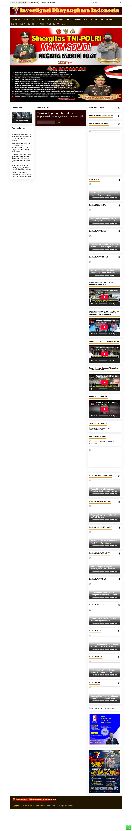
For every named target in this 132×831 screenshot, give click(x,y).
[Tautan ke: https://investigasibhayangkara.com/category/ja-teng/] (119, 257)
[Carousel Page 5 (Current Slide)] (27, 120)
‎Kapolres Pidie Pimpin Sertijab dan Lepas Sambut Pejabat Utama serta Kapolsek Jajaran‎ (104, 723)
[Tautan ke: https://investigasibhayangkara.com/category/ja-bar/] (119, 231)
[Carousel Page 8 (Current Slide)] (113, 275)
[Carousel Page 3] (22, 120)
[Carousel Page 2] (20, 120)
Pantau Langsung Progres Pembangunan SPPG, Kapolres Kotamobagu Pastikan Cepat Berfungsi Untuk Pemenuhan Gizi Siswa (104, 593)
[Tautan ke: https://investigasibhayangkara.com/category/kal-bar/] (119, 553)
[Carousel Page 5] (103, 197)
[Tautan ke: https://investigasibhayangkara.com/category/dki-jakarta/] (119, 205)
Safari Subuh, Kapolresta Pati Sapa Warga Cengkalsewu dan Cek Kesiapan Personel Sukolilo (22, 137)
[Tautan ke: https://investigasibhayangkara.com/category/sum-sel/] (119, 501)
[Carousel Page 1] (17, 120)
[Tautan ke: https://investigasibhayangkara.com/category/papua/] (119, 656)
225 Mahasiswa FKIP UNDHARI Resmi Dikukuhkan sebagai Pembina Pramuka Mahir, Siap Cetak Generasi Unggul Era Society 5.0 (102, 697)
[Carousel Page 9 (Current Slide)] (113, 197)
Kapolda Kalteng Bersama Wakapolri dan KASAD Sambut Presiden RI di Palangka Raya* (21, 117)
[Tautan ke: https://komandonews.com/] (119, 116)
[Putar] (92, 304)
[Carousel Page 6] (106, 197)
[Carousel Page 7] (108, 197)
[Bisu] (114, 304)
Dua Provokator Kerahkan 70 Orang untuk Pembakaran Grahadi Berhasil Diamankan (104, 619)
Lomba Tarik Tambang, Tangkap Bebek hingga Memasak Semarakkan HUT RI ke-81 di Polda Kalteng (104, 645)
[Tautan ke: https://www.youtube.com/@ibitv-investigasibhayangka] (119, 108)
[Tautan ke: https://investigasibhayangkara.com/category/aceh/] (119, 708)
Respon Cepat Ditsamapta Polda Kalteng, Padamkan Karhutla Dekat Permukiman (21, 167)
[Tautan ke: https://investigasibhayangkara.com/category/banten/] (119, 682)
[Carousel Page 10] (116, 197)
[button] (120, 2)
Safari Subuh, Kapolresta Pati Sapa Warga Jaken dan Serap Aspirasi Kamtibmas (103, 271)
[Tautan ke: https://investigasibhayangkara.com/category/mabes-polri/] (119, 179)
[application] (104, 297)
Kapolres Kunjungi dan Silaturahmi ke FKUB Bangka (104, 541)
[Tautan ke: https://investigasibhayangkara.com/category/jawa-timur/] (119, 605)
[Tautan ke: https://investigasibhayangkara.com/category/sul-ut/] (119, 579)
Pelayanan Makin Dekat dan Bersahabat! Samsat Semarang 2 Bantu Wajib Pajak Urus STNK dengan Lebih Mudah (21, 147)
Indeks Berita (51, 829)
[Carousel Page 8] (111, 197)
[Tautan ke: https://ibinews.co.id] (119, 124)
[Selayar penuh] (117, 304)
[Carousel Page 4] (25, 120)
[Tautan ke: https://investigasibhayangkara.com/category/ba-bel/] (119, 527)
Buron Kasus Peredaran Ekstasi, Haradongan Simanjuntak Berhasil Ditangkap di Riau (104, 220)
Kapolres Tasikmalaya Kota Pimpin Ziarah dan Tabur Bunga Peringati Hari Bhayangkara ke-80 (104, 245)
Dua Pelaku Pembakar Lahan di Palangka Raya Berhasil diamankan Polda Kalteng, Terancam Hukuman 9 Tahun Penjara (21, 158)
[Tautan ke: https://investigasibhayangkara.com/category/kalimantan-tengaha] (119, 631)
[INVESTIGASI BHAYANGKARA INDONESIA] (66, 11)
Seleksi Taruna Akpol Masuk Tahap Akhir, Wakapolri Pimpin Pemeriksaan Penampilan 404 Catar (104, 194)
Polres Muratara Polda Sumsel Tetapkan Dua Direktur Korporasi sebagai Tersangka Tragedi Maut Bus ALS (104, 516)
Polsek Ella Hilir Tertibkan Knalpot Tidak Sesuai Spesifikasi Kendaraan (104, 567)
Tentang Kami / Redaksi (65, 829)
